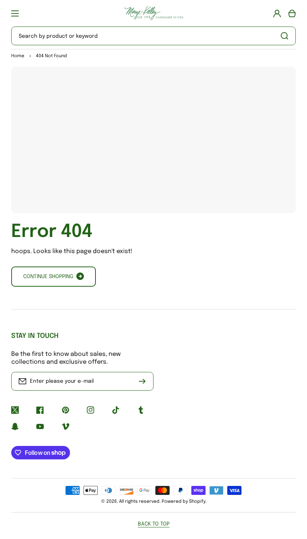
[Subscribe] (144, 381)
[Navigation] (15, 13)
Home (17, 56)
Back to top (154, 524)
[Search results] (286, 36)
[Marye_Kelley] (153, 13)
